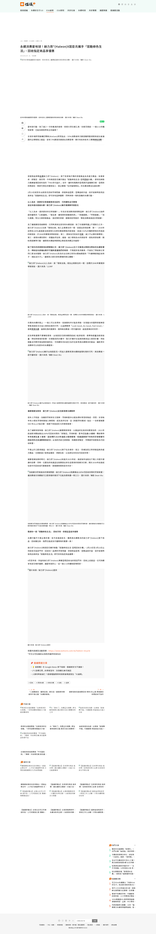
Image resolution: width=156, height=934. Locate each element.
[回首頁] (27, 4)
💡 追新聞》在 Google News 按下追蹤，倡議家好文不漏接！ (58, 667)
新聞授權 (60, 924)
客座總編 (24, 10)
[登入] (132, 4)
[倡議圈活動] (135, 879)
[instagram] (122, 4)
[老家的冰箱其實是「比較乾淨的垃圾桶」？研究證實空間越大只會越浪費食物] (33, 716)
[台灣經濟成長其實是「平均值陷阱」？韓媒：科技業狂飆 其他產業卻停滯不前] (33, 741)
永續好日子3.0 (37, 10)
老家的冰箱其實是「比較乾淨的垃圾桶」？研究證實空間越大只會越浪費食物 (33, 727)
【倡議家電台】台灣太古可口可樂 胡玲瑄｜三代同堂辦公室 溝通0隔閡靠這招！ (33, 811)
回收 (31, 683)
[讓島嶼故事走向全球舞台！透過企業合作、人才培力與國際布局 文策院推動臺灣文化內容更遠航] (33, 774)
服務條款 (68, 924)
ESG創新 (50, 10)
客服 (53, 924)
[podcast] (125, 4)
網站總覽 (114, 924)
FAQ (49, 924)
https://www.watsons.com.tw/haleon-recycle (69, 650)
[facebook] (119, 4)
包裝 (60, 683)
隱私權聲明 (81, 924)
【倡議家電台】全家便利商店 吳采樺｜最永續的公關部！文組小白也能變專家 (63, 785)
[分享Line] (22, 128)
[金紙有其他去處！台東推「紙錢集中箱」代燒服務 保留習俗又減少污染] (92, 716)
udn (21, 41)
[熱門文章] (135, 845)
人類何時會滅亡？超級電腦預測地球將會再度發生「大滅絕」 (58, 674)
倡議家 (26, 41)
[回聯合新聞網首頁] (22, 4)
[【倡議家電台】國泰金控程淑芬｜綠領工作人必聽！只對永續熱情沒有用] (92, 799)
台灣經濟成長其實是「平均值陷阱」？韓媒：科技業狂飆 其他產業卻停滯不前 (34, 753)
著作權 (74, 924)
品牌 (67, 683)
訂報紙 (98, 924)
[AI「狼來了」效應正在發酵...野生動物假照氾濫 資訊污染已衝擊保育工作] (63, 716)
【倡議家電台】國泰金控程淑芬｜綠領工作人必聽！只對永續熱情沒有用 (92, 811)
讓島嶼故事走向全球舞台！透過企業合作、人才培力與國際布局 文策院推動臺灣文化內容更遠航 (34, 785)
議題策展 (103, 10)
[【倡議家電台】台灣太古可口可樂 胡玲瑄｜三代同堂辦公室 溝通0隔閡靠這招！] (33, 799)
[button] (135, 4)
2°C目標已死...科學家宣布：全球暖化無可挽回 (51, 670)
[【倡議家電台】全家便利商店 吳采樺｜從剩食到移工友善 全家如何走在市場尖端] (92, 774)
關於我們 (105, 924)
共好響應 (93, 10)
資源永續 (41, 683)
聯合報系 (90, 924)
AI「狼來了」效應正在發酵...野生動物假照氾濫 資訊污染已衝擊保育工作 (63, 727)
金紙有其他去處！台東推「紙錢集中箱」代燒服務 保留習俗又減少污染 (92, 727)
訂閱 (95, 921)
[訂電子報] (128, 4)
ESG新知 (60, 10)
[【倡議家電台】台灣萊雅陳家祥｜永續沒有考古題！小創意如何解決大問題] (63, 799)
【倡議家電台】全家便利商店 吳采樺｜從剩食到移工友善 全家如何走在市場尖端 (92, 785)
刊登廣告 (42, 924)
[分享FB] (22, 123)
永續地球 (82, 10)
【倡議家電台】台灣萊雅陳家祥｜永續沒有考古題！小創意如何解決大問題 (63, 811)
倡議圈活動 (115, 10)
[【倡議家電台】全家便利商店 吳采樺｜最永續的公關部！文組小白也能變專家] (63, 774)
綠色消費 (51, 683)
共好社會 (71, 10)
